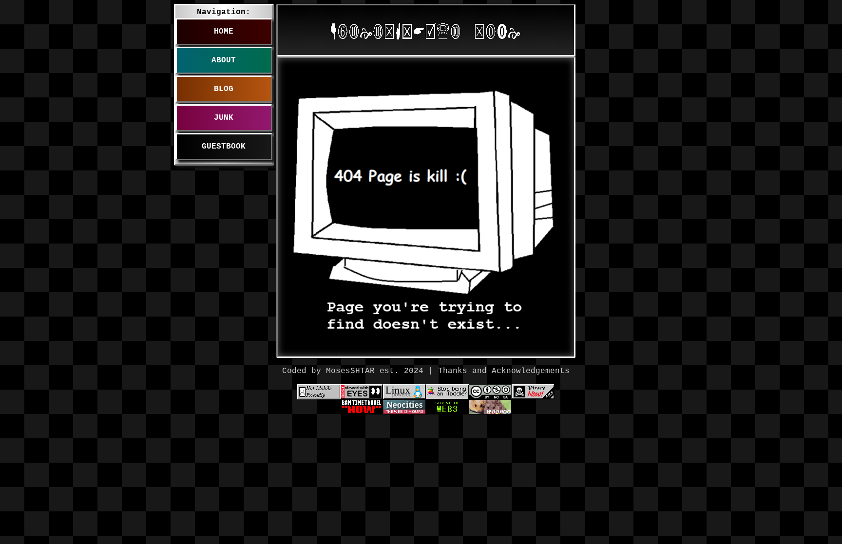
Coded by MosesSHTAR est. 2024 (352, 371)
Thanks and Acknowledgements (504, 371)
